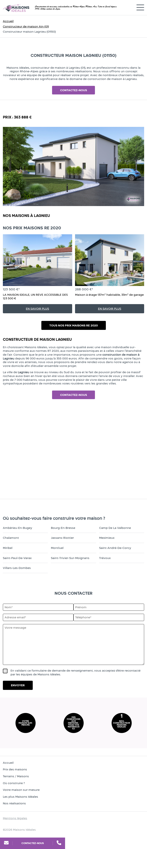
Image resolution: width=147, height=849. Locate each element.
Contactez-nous (32, 843)
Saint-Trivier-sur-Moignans (70, 558)
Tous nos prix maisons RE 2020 (73, 325)
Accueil (8, 21)
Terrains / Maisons (16, 776)
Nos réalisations (14, 803)
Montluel (57, 547)
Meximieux (106, 537)
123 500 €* (11, 289)
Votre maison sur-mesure (21, 789)
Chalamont (11, 537)
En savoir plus (37, 308)
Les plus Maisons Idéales (20, 796)
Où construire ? (14, 783)
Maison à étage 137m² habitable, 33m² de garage (109, 294)
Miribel (7, 547)
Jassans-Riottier (62, 537)
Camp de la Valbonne (115, 527)
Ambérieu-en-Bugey (17, 527)
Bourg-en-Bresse (63, 527)
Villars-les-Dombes (17, 567)
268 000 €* (84, 289)
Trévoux (105, 558)
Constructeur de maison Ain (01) (26, 26)
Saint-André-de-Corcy (115, 547)
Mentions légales (15, 818)
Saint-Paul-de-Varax (17, 558)
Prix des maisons (15, 769)
